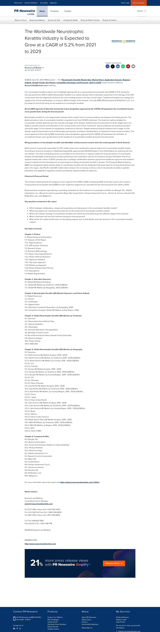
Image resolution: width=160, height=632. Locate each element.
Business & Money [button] (37, 20)
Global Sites (86, 628)
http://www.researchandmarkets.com (40, 543)
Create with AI (53, 622)
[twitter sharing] (113, 66)
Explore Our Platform (55, 617)
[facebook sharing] (108, 66)
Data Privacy (120, 622)
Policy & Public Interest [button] (90, 20)
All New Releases (122, 617)
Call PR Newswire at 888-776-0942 (28, 617)
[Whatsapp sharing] (123, 66)
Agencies (53, 3)
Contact (67, 11)
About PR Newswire (89, 617)
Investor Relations (31, 3)
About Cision (86, 619)
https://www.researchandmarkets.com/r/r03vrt (79, 482)
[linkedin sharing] (118, 66)
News (42, 11)
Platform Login (121, 619)
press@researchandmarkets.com (39, 503)
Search (140, 11)
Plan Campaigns (53, 619)
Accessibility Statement (90, 624)
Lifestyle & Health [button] (70, 20)
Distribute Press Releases (57, 624)
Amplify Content (53, 629)
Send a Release (138, 3)
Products (54, 11)
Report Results (53, 626)
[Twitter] (20, 628)
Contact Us (17, 625)
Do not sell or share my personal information (128, 626)
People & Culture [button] (110, 20)
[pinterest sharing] (128, 66)
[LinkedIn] (14, 628)
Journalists (44, 3)
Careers (84, 622)
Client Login (125, 3)
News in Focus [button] (21, 20)
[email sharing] (133, 66)
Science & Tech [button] (54, 20)
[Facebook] (17, 628)
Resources (18, 3)
